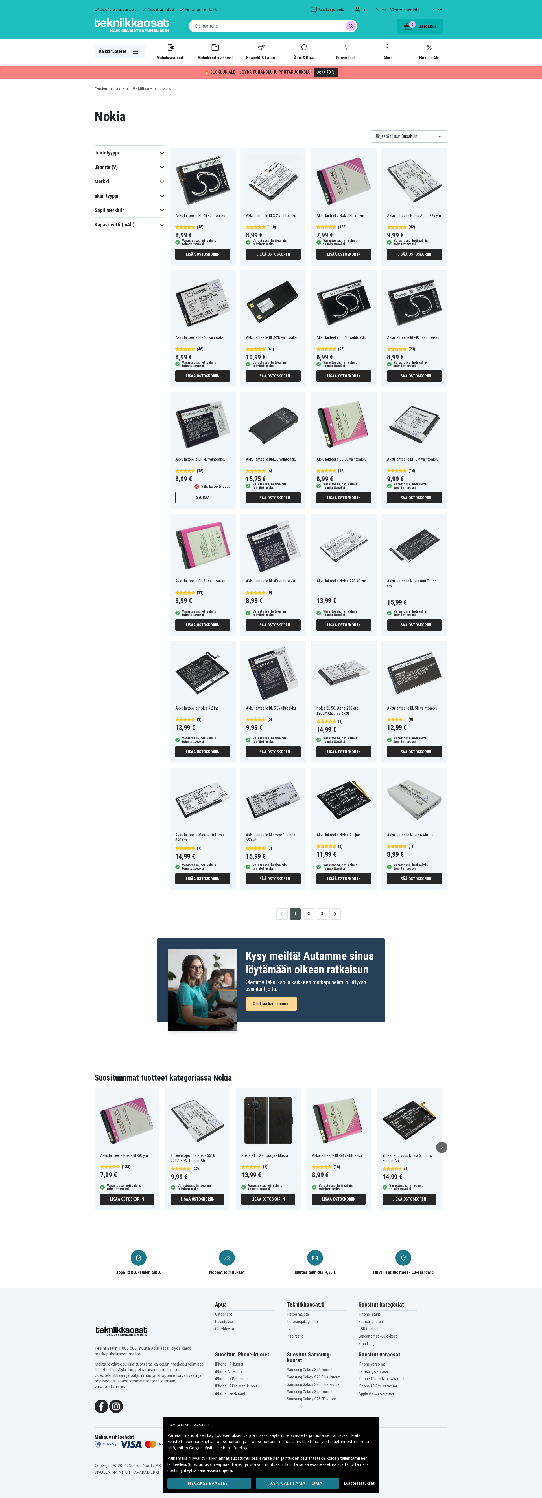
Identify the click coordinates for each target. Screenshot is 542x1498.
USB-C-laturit (369, 1329)
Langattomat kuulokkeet (378, 1336)
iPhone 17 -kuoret (229, 1364)
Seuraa (202, 497)
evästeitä (299, 1435)
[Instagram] (116, 1406)
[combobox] (273, 26)
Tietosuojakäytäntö (302, 1321)
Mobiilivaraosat (169, 57)
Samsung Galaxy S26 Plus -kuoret (313, 1377)
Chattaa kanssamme (271, 1003)
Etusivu (101, 89)
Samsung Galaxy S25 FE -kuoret (312, 1399)
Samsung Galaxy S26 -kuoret (310, 1369)
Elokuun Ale (429, 57)
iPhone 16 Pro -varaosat (378, 1386)
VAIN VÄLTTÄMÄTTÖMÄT (297, 1483)
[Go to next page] (335, 914)
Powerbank (346, 57)
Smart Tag (367, 1343)
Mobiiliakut (142, 89)
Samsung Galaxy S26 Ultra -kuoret (314, 1384)
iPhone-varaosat (372, 1364)
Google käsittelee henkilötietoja (218, 1447)
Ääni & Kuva (304, 57)
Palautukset (224, 1321)
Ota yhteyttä (224, 1329)
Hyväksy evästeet (209, 1483)
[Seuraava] (441, 1147)
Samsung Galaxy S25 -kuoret (310, 1391)
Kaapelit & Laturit (261, 57)
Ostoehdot (223, 1314)
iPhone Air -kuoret (229, 1371)
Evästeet (294, 1329)
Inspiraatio (295, 1336)
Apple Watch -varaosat (377, 1393)
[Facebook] (101, 1406)
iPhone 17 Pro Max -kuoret (236, 1386)
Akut (387, 57)
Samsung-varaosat (374, 1371)
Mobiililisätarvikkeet (215, 57)
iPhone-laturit (369, 1314)
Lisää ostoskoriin (203, 254)
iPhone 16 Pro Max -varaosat (382, 1379)
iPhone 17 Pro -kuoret (232, 1379)
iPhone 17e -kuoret (230, 1393)
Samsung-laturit (371, 1321)
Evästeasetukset (359, 1483)
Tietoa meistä (298, 1314)
